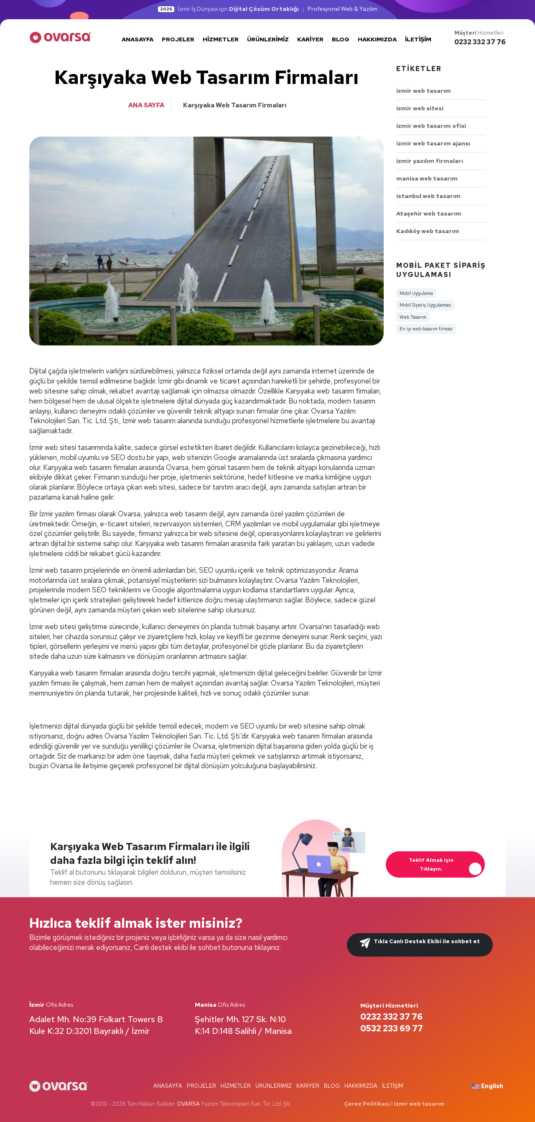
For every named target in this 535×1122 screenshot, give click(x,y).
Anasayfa (167, 1085)
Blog (332, 1085)
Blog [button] (340, 39)
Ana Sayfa (146, 105)
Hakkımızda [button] (377, 39)
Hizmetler (236, 1085)
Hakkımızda (360, 1085)
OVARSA (188, 1103)
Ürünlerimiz (273, 1085)
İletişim (392, 1085)
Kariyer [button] (310, 39)
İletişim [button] (418, 39)
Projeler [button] (178, 39)
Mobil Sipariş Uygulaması (425, 305)
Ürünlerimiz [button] (268, 39)
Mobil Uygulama (416, 293)
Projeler (201, 1085)
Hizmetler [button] (221, 39)
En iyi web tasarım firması (426, 329)
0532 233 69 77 (391, 1028)
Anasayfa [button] (137, 39)
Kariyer (307, 1085)
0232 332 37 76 (480, 42)
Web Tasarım (413, 317)
